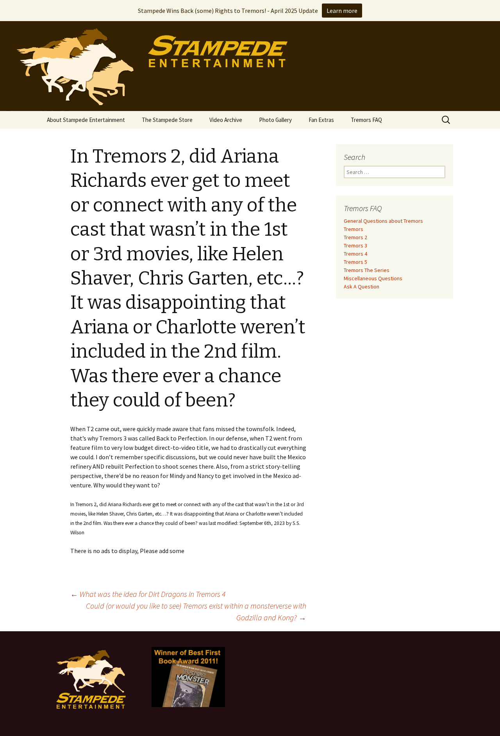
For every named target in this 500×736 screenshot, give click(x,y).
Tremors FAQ (366, 120)
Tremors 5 (355, 261)
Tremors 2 (355, 237)
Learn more (342, 10)
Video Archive (225, 120)
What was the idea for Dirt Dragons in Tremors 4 (147, 594)
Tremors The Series (366, 270)
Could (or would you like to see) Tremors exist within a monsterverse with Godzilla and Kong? (196, 611)
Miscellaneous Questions (373, 278)
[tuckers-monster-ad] (188, 676)
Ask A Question (361, 286)
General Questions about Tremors (383, 220)
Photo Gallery (275, 120)
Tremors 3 (355, 245)
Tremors (353, 229)
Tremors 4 (355, 253)
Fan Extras (321, 120)
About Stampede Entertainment (86, 120)
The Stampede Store (167, 120)
